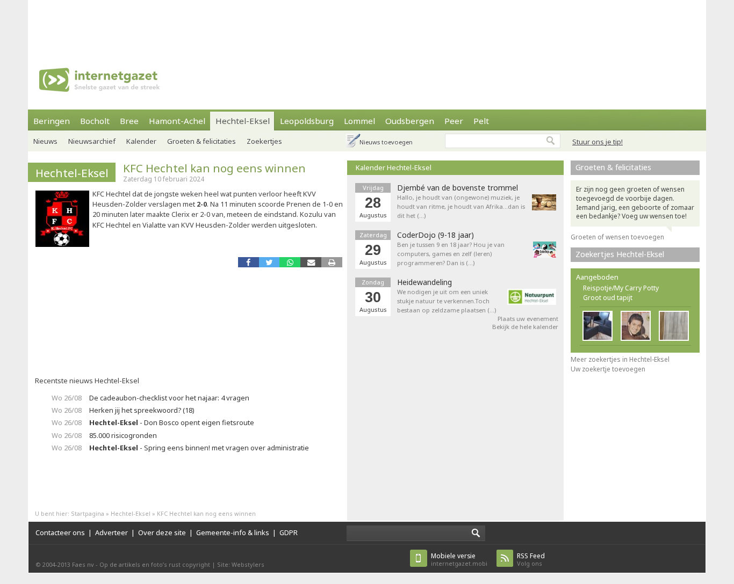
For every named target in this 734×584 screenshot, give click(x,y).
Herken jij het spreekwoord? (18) (142, 410)
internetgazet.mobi (459, 559)
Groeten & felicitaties (201, 141)
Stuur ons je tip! (597, 142)
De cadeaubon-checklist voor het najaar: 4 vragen (169, 398)
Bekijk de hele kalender (525, 327)
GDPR (288, 532)
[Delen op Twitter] (269, 262)
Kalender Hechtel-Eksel (393, 167)
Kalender (141, 141)
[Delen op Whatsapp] (289, 262)
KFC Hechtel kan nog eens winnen (214, 168)
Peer (453, 120)
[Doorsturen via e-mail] (310, 262)
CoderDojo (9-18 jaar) (435, 235)
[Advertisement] (367, 24)
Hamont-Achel (177, 120)
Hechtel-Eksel (242, 120)
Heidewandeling (424, 282)
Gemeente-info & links (232, 532)
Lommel (359, 120)
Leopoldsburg (307, 120)
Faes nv (83, 564)
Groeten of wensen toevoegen (617, 237)
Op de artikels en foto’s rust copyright (154, 564)
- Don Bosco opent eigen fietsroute (171, 422)
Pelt (481, 120)
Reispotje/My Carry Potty (621, 288)
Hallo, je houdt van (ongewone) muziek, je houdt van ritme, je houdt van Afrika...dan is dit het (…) (461, 206)
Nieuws (45, 141)
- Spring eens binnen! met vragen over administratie (199, 447)
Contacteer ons (60, 532)
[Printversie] (331, 262)
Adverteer (111, 532)
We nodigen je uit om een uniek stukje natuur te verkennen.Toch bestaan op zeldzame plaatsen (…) (446, 301)
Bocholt (95, 120)
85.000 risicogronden (123, 435)
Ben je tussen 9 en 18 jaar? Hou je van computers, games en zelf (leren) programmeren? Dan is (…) (451, 253)
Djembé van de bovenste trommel (457, 188)
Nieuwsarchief (92, 141)
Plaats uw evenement (528, 319)
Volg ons (531, 559)
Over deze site (162, 532)
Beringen (51, 120)
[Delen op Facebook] (248, 262)
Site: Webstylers (240, 564)
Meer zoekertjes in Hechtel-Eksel (620, 359)
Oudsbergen (409, 120)
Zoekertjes (264, 141)
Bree (129, 120)
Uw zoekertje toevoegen (608, 369)
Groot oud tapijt (607, 297)
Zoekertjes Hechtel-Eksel (619, 254)
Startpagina (87, 513)
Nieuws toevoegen (386, 142)
